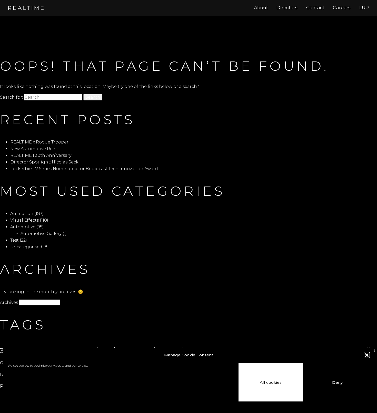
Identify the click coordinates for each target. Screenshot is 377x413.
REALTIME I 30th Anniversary (40, 155)
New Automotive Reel (33, 148)
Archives (9, 302)
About (261, 8)
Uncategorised (26, 246)
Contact (315, 8)
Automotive (22, 226)
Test (14, 240)
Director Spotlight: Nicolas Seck (44, 162)
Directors (286, 8)
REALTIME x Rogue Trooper (39, 142)
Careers (342, 8)
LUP (364, 8)
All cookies (271, 382)
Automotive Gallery (41, 233)
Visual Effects (24, 220)
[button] (366, 355)
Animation (21, 213)
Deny (337, 382)
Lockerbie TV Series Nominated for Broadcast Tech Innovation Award (84, 168)
